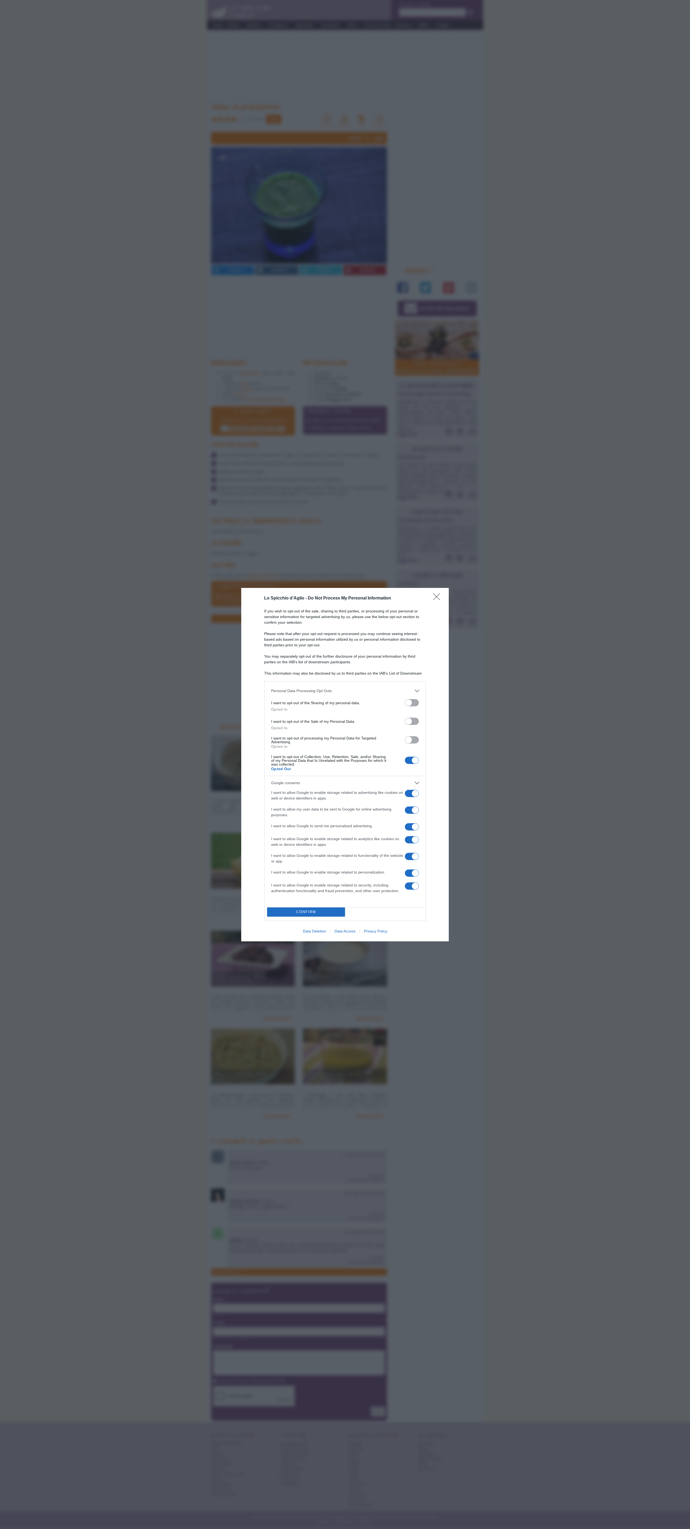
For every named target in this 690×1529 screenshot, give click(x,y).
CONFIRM (306, 912)
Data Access (345, 931)
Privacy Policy (375, 931)
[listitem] (345, 691)
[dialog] (345, 764)
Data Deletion (314, 931)
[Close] (438, 598)
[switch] (412, 702)
